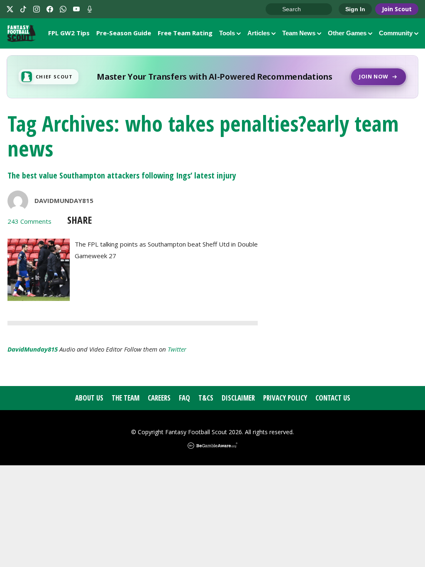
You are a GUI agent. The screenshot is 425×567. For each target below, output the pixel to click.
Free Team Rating (185, 33)
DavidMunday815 (63, 200)
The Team (125, 398)
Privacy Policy (285, 398)
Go (276, 9)
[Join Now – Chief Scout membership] (212, 77)
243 (29, 221)
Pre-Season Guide (123, 33)
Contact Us (332, 398)
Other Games (347, 33)
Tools (227, 33)
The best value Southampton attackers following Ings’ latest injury (121, 175)
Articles (258, 33)
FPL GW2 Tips (69, 33)
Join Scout (397, 9)
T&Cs (205, 398)
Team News (298, 33)
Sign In (355, 9)
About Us (89, 398)
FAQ (184, 398)
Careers (159, 398)
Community (396, 33)
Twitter (177, 349)
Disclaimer (238, 398)
